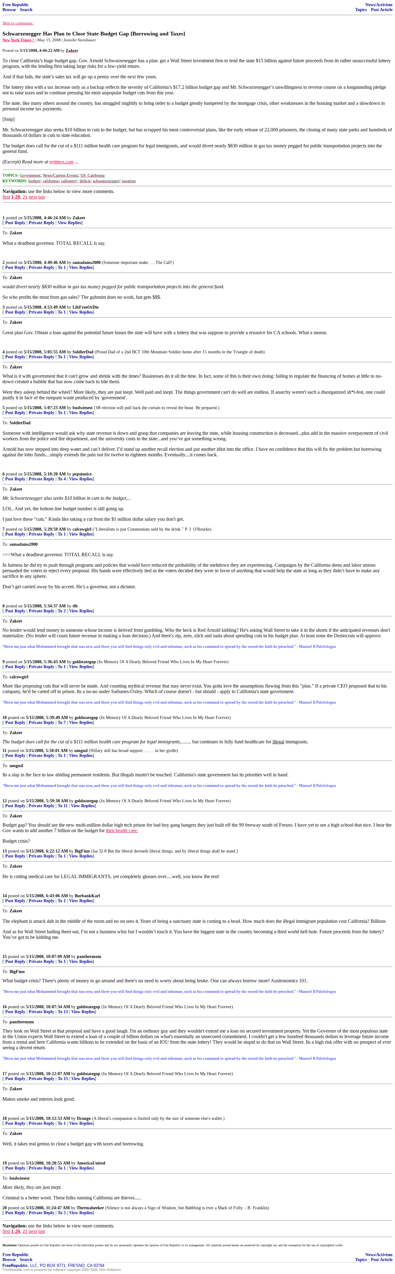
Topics (361, 9)
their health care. (122, 830)
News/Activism (379, 4)
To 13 (63, 1011)
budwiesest (83, 407)
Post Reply (15, 222)
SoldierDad (83, 352)
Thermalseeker (90, 1208)
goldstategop (84, 662)
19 (4, 1163)
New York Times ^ (18, 40)
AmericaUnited (91, 1163)
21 (25, 196)
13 (4, 851)
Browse (9, 9)
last (41, 196)
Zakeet (79, 218)
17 (4, 1073)
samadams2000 (87, 262)
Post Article (382, 9)
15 (4, 956)
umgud (81, 750)
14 (4, 896)
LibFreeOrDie (86, 307)
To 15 (63, 1078)
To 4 (62, 479)
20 (4, 1208)
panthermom (89, 956)
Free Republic (15, 4)
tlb (75, 606)
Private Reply (41, 222)
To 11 (63, 805)
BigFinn (82, 851)
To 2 (62, 611)
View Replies (69, 222)
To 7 (62, 722)
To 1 (62, 267)
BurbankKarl (87, 896)
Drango (84, 1118)
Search (26, 9)
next (33, 196)
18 (4, 1118)
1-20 (15, 196)
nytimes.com (61, 161)
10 (4, 717)
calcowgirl (82, 529)
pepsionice (82, 474)
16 (4, 1007)
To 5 (62, 1212)
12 (4, 801)
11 (4, 750)
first (6, 196)
